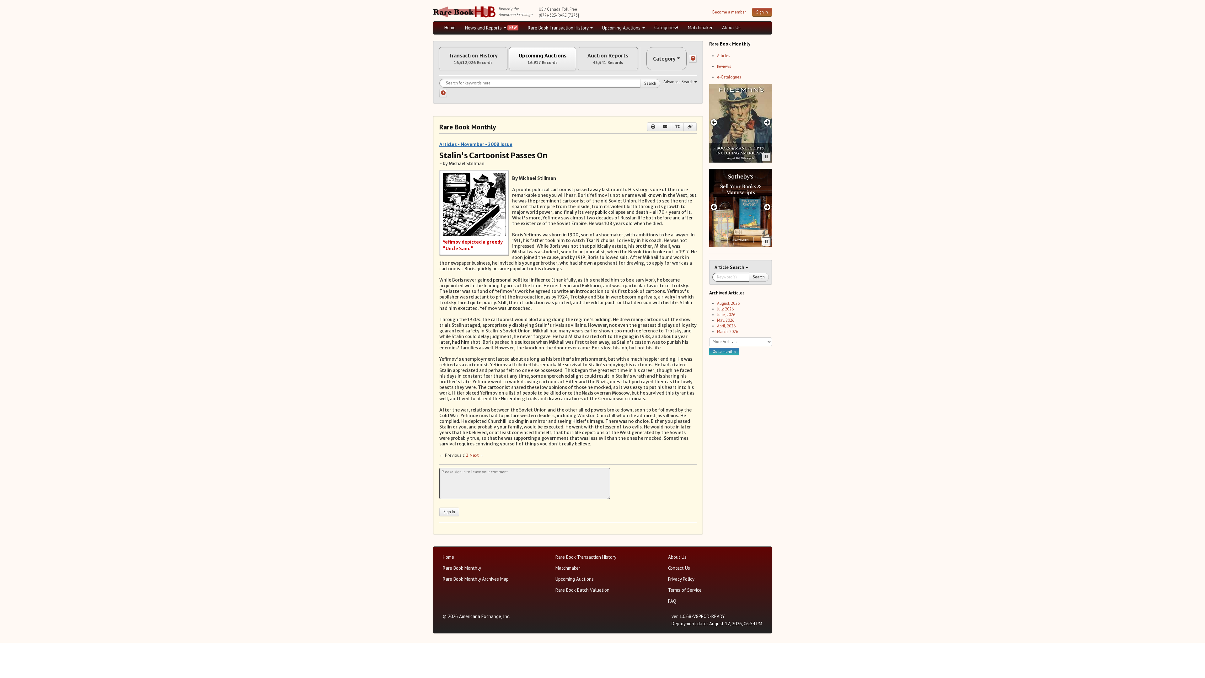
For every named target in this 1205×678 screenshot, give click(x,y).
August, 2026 (728, 303)
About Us (731, 27)
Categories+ (666, 27)
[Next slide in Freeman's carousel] (767, 122)
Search (650, 83)
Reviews (724, 66)
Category (664, 58)
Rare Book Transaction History (559, 28)
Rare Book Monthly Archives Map (476, 579)
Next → (477, 455)
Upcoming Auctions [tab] (542, 59)
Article (722, 267)
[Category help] (693, 59)
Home (450, 27)
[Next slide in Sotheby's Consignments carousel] (767, 207)
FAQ (672, 601)
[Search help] (443, 93)
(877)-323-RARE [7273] (559, 15)
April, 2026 (726, 326)
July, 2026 (725, 309)
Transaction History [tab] (473, 59)
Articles (723, 55)
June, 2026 (726, 314)
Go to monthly (724, 351)
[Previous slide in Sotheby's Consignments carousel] (713, 207)
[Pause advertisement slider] (766, 157)
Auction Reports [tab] (607, 59)
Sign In (762, 12)
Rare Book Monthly (462, 568)
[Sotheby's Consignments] (740, 208)
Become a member (729, 12)
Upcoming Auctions (622, 28)
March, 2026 (727, 331)
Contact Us (679, 568)
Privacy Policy (681, 579)
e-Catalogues (729, 77)
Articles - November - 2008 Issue (475, 144)
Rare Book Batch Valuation (582, 590)
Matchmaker (700, 27)
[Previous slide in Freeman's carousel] (713, 122)
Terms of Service (685, 590)
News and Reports (484, 28)
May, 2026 (725, 320)
